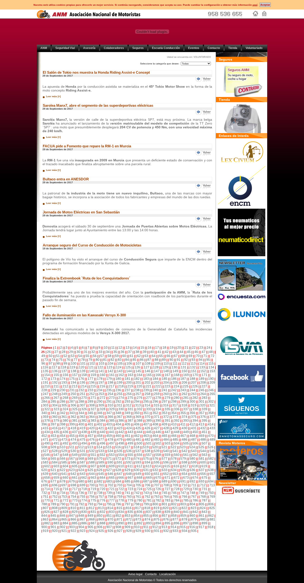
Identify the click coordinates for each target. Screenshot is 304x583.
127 (146, 367)
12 (120, 347)
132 (193, 367)
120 (82, 367)
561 (186, 455)
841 (186, 512)
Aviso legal (135, 574)
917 (201, 527)
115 (211, 363)
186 (174, 379)
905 (90, 527)
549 (75, 455)
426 (147, 428)
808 (55, 508)
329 (112, 409)
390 (158, 420)
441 (112, 432)
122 (100, 367)
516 (118, 447)
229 (53, 390)
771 (56, 500)
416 (55, 428)
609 (112, 466)
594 (147, 462)
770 (47, 500)
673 (186, 477)
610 (121, 466)
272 (102, 398)
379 (56, 420)
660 (65, 477)
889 (112, 523)
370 (147, 417)
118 (63, 367)
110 (166, 363)
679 (72, 481)
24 (208, 347)
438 (84, 432)
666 (121, 477)
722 (121, 489)
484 (166, 439)
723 (130, 489)
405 (127, 424)
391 (167, 420)
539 (157, 451)
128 (156, 367)
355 (183, 413)
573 (127, 458)
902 (63, 527)
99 (65, 363)
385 (112, 420)
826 (47, 512)
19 (172, 347)
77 (75, 359)
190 (211, 379)
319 (193, 405)
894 (158, 523)
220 (139, 386)
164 (139, 375)
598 (184, 462)
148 (166, 371)
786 (195, 500)
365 (101, 417)
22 (194, 347)
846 (63, 515)
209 (212, 382)
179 (109, 379)
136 (55, 371)
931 (157, 531)
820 (166, 508)
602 (47, 466)
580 (192, 458)
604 (65, 466)
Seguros (138, 48)
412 (192, 424)
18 (164, 347)
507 (204, 443)
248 (55, 394)
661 (75, 477)
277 (149, 398)
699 (83, 485)
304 (55, 405)
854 (137, 515)
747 (183, 493)
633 (164, 470)
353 (164, 413)
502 (158, 443)
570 (100, 458)
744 (155, 493)
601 (212, 462)
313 (138, 405)
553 (112, 455)
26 (49, 352)
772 (65, 500)
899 (204, 523)
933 (175, 531)
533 (101, 451)
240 (155, 390)
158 (84, 375)
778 (121, 500)
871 (120, 519)
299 (183, 401)
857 (164, 515)
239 (146, 390)
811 (82, 508)
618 (195, 466)
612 (139, 466)
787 (204, 500)
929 (138, 531)
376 (203, 417)
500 (139, 443)
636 (192, 470)
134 (211, 367)
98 (58, 363)
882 (47, 523)
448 (177, 432)
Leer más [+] (53, 96)
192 (55, 382)
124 (119, 367)
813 (101, 508)
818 (147, 508)
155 (56, 375)
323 (56, 409)
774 (84, 500)
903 (72, 527)
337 (186, 409)
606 (84, 466)
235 (109, 390)
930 (147, 531)
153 (212, 371)
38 (137, 352)
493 (75, 443)
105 (120, 363)
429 (175, 428)
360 (55, 417)
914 (173, 527)
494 (84, 443)
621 (53, 470)
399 (72, 424)
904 (81, 527)
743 (146, 493)
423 (120, 428)
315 (156, 405)
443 (130, 432)
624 (81, 470)
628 (118, 470)
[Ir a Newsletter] (241, 494)
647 (120, 474)
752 (55, 496)
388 (139, 420)
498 (121, 443)
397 (53, 424)
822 (184, 508)
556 (139, 455)
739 (109, 493)
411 (183, 424)
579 (183, 458)
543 (194, 451)
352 (155, 413)
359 (45, 417)
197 (101, 382)
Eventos (193, 48)
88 (156, 359)
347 (109, 413)
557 (149, 455)
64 (154, 356)
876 (166, 519)
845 (53, 515)
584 (55, 462)
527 (45, 451)
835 (130, 512)
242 (174, 390)
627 (109, 470)
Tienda (232, 48)
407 (146, 424)
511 (72, 447)
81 (105, 359)
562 (195, 455)
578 (174, 458)
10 (106, 347)
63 (146, 356)
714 (47, 489)
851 (109, 515)
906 (100, 527)
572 (118, 458)
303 (45, 405)
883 (56, 523)
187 (183, 379)
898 (195, 523)
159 (93, 375)
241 (164, 390)
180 (118, 379)
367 (120, 417)
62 (139, 356)
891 (130, 523)
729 (186, 489)
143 (120, 371)
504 (177, 443)
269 (75, 398)
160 (102, 375)
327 (93, 409)
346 (100, 413)
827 (56, 512)
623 (72, 470)
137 (64, 371)
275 (130, 398)
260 (166, 394)
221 (149, 386)
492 (65, 443)
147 (157, 371)
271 (93, 398)
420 (92, 428)
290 (100, 401)
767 (194, 496)
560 (177, 455)
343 (72, 413)
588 (92, 462)
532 (92, 451)
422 (110, 428)
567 (72, 458)
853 (127, 515)
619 (204, 466)
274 (121, 398)
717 (75, 489)
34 (108, 352)
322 (47, 409)
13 (127, 347)
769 (212, 496)
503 (167, 443)
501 (149, 443)
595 (157, 462)
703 (120, 485)
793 (90, 504)
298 (174, 401)
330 (121, 409)
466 (174, 436)
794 (100, 504)
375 (194, 417)
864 (55, 519)
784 (177, 500)
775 (93, 500)
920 (55, 531)
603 (56, 466)
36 (122, 352)
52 (65, 356)
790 (63, 504)
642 (73, 474)
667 (130, 477)
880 (203, 519)
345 (90, 413)
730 (195, 489)
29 (71, 352)
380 (65, 420)
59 (117, 356)
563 (204, 455)
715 (56, 489)
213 (74, 386)
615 (167, 466)
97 (50, 363)
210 (47, 386)
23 (201, 347)
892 (139, 523)
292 (118, 401)
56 (95, 356)
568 (81, 458)
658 (47, 477)
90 (171, 359)
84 (127, 359)
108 (148, 363)
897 (186, 523)
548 (65, 455)
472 (55, 439)
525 (201, 447)
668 (139, 477)
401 (90, 424)
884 (65, 523)
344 (81, 413)
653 (175, 474)
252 (92, 394)
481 (138, 439)
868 (92, 519)
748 (192, 493)
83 (120, 359)
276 (139, 398)
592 (129, 462)
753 (64, 496)
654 (184, 474)
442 (121, 432)
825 (212, 508)
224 (176, 386)
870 (110, 519)
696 (55, 485)
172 (44, 379)
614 (158, 466)
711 (193, 485)
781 (149, 500)
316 (166, 405)
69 (190, 356)
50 (50, 356)
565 (53, 458)
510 (63, 447)
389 (149, 420)
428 (166, 428)
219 (130, 386)
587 (83, 462)
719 (93, 489)
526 (211, 447)
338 (195, 409)
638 (211, 470)
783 (167, 500)
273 (112, 398)
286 (63, 401)
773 (75, 500)
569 (90, 458)
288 (81, 401)
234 (100, 390)
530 (73, 451)
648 (129, 474)
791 (72, 504)
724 (139, 489)
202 (147, 382)
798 (137, 504)
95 (208, 359)
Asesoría (89, 48)
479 (120, 439)
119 (72, 367)
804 (192, 504)
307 (83, 405)
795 (109, 504)
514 (99, 447)
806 (211, 504)
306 (73, 405)
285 (53, 401)
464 (155, 436)
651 (157, 474)
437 (75, 432)
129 (165, 367)
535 (120, 451)
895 (167, 523)
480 (129, 439)
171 (204, 375)
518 (136, 447)
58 (109, 356)
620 (44, 470)
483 (157, 439)
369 (138, 417)
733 (53, 493)
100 (73, 363)
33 (100, 352)
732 (44, 493)
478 (110, 439)
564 (44, 458)
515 (109, 447)
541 (175, 451)
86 (142, 359)
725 (149, 489)
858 (174, 515)
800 (155, 504)
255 (120, 394)
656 (203, 474)
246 (211, 390)
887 (93, 523)
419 (83, 428)
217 (111, 386)
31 (86, 352)
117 (54, 367)
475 (83, 439)
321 (212, 405)
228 (44, 390)
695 (45, 485)
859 (183, 515)
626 (100, 470)
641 (64, 474)
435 (56, 432)
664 (102, 477)
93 (193, 359)
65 (161, 356)
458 (100, 436)
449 (186, 432)
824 (203, 508)
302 (211, 401)
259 (157, 394)
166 (158, 375)
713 (212, 485)
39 (145, 352)
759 (120, 496)
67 (176, 356)
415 (45, 428)
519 (146, 447)
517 (127, 447)
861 (201, 515)
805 (201, 504)
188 (192, 379)
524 (192, 447)
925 (101, 531)
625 (90, 470)
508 (44, 447)
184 (155, 379)
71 (205, 356)
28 (64, 352)
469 (201, 436)
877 (175, 519)
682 (100, 481)
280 (177, 398)
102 (92, 363)
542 (184, 451)
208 (203, 382)
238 (137, 390)
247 (45, 394)
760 (129, 496)
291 (109, 401)
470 (211, 436)
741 (127, 493)
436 (65, 432)
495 (93, 443)
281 (186, 398)
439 (93, 432)
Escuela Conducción (166, 48)
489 (212, 439)
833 (112, 512)
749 (201, 493)
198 (110, 382)
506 (195, 443)
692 (192, 481)
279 (167, 398)
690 (174, 481)
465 (164, 436)
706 (147, 485)
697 (64, 485)
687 (146, 481)
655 (194, 474)
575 (146, 458)
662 (84, 477)
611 (130, 466)
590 (110, 462)
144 (129, 371)
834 (121, 512)
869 (101, 519)
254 (110, 394)
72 (212, 356)
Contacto (214, 48)
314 (147, 405)
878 (184, 519)
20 (179, 347)
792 (81, 504)
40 (152, 352)
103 (101, 363)
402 (100, 424)
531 (83, 451)
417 (64, 428)
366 (110, 417)
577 (164, 458)
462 (137, 436)
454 (63, 436)
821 (175, 508)
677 (53, 481)
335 (167, 409)
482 (147, 439)
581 (201, 458)
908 (118, 527)
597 (175, 462)
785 (186, 500)
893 (149, 523)
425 (138, 428)
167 (167, 375)
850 (100, 515)
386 (121, 420)
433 (212, 428)
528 (55, 451)
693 (201, 481)
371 (157, 417)
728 (177, 489)
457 (90, 436)
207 (194, 382)
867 (83, 519)
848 (81, 515)
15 (142, 347)
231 (72, 390)
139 (83, 371)
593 (138, 462)
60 (124, 356)
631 (146, 470)
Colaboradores (114, 48)
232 (81, 390)
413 (201, 424)
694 (211, 481)
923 (83, 531)
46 (196, 352)
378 (47, 420)
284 (44, 401)
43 (174, 352)
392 (177, 420)
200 (129, 382)
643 (83, 474)
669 (149, 477)
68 (183, 356)
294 (137, 401)
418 (73, 428)
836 (139, 512)
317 (175, 405)
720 (102, 489)
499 (130, 443)
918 (211, 527)
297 (164, 401)
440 (102, 432)
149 (175, 371)
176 (81, 379)
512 (81, 447)
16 (150, 347)
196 (92, 382)
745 (164, 493)
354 (174, 413)
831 (93, 512)
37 (130, 352)
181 (127, 379)
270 (84, 398)
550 (84, 455)
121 (91, 367)
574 (137, 458)
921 (64, 531)
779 (130, 500)
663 (93, 477)
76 (68, 359)
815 (119, 508)
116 (45, 367)
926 (110, 531)
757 (101, 496)
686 (137, 481)
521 (164, 447)
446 (158, 432)
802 (174, 504)
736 (81, 493)
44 (181, 352)
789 (53, 504)
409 (164, 424)
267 (56, 398)
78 (83, 359)
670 (158, 477)
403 (109, 424)
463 (146, 436)
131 (183, 367)
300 (192, 401)
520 (155, 447)
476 (92, 439)
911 (146, 527)
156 (65, 375)
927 (120, 531)
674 (195, 477)
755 (83, 496)
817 (138, 508)
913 (164, 527)
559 (167, 455)
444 (139, 432)
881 (212, 519)
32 (93, 352)
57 (102, 356)
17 (157, 347)
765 (175, 496)
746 (174, 493)
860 (192, 515)
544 (203, 451)
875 (157, 519)
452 (44, 436)
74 (53, 359)
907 (109, 527)
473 (64, 439)
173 (53, 379)
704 (129, 485)
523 (183, 447)
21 (186, 347)
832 (102, 512)
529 (64, 451)
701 (101, 485)
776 (102, 500)
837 (149, 512)
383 (93, 420)
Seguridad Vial (65, 48)
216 (102, 386)
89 (164, 359)
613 (149, 466)
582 (211, 458)
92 (186, 359)
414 (211, 424)
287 (72, 401)
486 (184, 439)
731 (204, 489)
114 (202, 363)
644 (92, 474)
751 (45, 496)
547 (56, 455)
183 (146, 379)
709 (175, 485)
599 (194, 462)
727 (167, 489)
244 (192, 390)
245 (201, 390)
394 (195, 420)
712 (203, 485)
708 (166, 485)
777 (112, 500)
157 (75, 375)
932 (166, 531)
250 (73, 394)
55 (87, 356)
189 (201, 379)
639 (45, 474)
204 (166, 382)
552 (102, 455)
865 (64, 519)
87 (149, 359)
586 (73, 462)
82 (112, 359)
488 (203, 439)
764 (166, 496)
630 (137, 470)
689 (164, 481)
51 (58, 356)
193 (64, 382)
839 (167, 512)
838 (158, 512)
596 (166, 462)
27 (56, 352)
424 (129, 428)
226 (195, 386)
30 (78, 352)
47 (203, 352)
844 (44, 515)
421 (101, 428)
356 (192, 413)
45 (189, 352)
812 (92, 508)
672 (177, 477)
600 (203, 462)
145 (138, 371)
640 (55, 474)
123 (109, 367)
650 (147, 474)
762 (147, 496)
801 (164, 504)
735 (72, 493)
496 (102, 443)
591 (120, 462)
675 (204, 477)
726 (158, 489)
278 (158, 398)
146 (147, 371)
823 (193, 508)
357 (201, 413)
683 (109, 481)
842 (195, 512)
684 (118, 481)
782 (158, 500)
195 (83, 382)
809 (64, 508)
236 (118, 390)
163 (130, 375)
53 (73, 356)
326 (84, 409)
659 (56, 477)
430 (184, 428)
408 (155, 424)
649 (138, 474)
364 (92, 417)
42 (167, 352)
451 (204, 432)
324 (65, 409)
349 (127, 413)
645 (101, 474)
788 (44, 504)
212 (65, 386)
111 (175, 363)
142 (110, 371)
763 (157, 496)
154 (47, 375)
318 (184, 405)
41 (159, 352)
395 (204, 420)
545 (212, 451)
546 (47, 455)
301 (201, 401)
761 (138, 496)
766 (184, 496)
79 (90, 359)
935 (194, 531)
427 (157, 428)
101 (83, 363)
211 (56, 386)
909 (127, 527)
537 (138, 451)
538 (147, 451)
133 (202, 367)
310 (110, 405)
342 (63, 413)
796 (118, 504)
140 (92, 371)
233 (90, 390)
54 (80, 356)
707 (157, 485)
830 (84, 512)
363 (83, 417)
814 (110, 508)
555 (130, 455)
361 (64, 417)
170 (195, 375)
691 (183, 481)
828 (65, 512)
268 (65, 398)
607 (93, 466)
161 (112, 375)
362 (73, 417)
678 (63, 481)
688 (155, 481)
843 (204, 512)
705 (138, 485)
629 (127, 470)
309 (101, 405)
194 (73, 382)
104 (111, 363)
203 (157, 382)
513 (90, 447)
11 (113, 347)
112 (184, 363)
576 (155, 458)
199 (120, 382)
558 (158, 455)
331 (130, 409)
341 (53, 413)
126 (137, 367)
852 (118, 515)
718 (84, 489)
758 (110, 496)
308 (92, 405)
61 (131, 356)
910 (137, 527)
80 (98, 359)
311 (119, 405)
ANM (43, 48)
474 (73, 439)
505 (186, 443)
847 (72, 515)
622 (63, 470)
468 (192, 436)
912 (155, 527)
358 (211, 413)
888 (102, 523)
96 (43, 363)
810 (73, 508)
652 (166, 474)
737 (90, 493)
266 (47, 398)
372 (166, 417)
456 (81, 436)
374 (184, 417)
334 (158, 409)
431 (194, 428)
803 (183, 504)
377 (212, 417)
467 (183, 436)
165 (149, 375)
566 (63, 458)
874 (147, 519)
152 (203, 371)
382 (84, 420)
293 (127, 401)
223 (167, 386)
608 (102, 466)
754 (73, 496)
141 (101, 371)
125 (128, 367)
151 (194, 371)
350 (137, 413)
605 (75, 466)
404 (118, 424)
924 (92, 531)
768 (203, 496)
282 (195, 398)
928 (129, 531)
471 (45, 439)
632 (155, 470)
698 (73, 485)
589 (101, 462)
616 (176, 466)
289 (90, 401)
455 (72, 436)
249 (64, 394)
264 (203, 394)
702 (110, 485)
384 (102, 420)
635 (183, 470)
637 (201, 470)
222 (158, 386)
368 (129, 417)
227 (204, 386)
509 (53, 447)
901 (53, 527)
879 (194, 519)
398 (63, 424)
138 (73, 371)
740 (118, 493)
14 (135, 347)
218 (121, 386)
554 (121, 455)
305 (64, 405)
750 (211, 493)
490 (47, 443)
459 (109, 436)
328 (102, 409)
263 (194, 394)
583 (45, 462)
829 (75, 512)
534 (110, 451)
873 (138, 519)
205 (175, 382)
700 (92, 485)
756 (92, 496)
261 (175, 394)
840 (177, 512)
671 (167, 477)
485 (175, 439)
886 (84, 523)
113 (193, 363)
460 (118, 436)
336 (177, 409)
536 (129, 451)
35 (115, 352)
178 (100, 379)
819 (156, 508)
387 (130, 420)
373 (175, 417)
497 (112, 443)
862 (211, 515)
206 (184, 382)
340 (44, 413)
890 (121, 523)
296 (155, 401)
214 (84, 386)
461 (127, 436)
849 (90, 515)
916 (192, 527)
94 (201, 359)
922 (73, 531)
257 (138, 394)
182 (137, 379)
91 (178, 359)
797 (127, 504)
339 (204, 409)
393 (186, 420)
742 (137, 493)
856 (155, 515)
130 (174, 367)
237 (127, 390)
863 (45, 519)
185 (164, 379)
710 (184, 485)
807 (45, 508)
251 (83, 394)
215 (93, 386)
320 (203, 405)
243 (183, 390)
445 (149, 432)
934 (184, 531)
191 (45, 382)
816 (129, 508)
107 (138, 363)
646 (110, 474)
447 (167, 432)
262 (184, 394)
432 (203, 428)
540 (166, 451)
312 (129, 405)
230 (63, 390)
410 (174, 424)
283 (204, 398)
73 (46, 359)
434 (47, 432)
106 (129, 363)
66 (168, 356)
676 (44, 481)
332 (139, 409)
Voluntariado (254, 48)
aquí (254, 5)
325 (75, 409)
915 (183, 527)
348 (118, 413)
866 (73, 519)
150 (184, 371)
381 (75, 420)
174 (63, 379)
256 (129, 394)
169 (186, 375)
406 (137, 424)
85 (134, 359)
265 (212, 394)
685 (127, 481)
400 (81, 424)
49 (43, 356)
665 (112, 477)
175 (72, 379)
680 (81, 481)
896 (177, 523)
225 (186, 386)
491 (56, 443)
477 (101, 439)
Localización (167, 574)
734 (63, 493)
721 (112, 489)
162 (121, 375)
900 (44, 527)
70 (198, 356)
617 (186, 466)
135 (45, 371)
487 (194, 439)
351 (146, 413)
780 (139, 500)
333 (149, 409)
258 (147, 394)
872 (129, 519)
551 (93, 455)
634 (174, 470)
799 (146, 504)
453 (53, 436)
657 (212, 474)
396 (44, 424)
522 (173, 447)
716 (65, 489)
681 (90, 481)
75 (61, 359)
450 (195, 432)
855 (146, 515)
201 (138, 382)
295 (146, 401)
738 (100, 493)
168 (177, 375)
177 (90, 379)
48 (211, 352)
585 (64, 462)
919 (45, 531)
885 (75, 523)
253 (101, 394)
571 (109, 458)
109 (157, 363)
